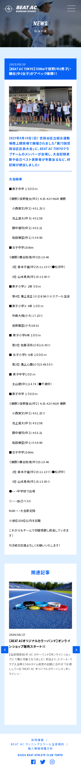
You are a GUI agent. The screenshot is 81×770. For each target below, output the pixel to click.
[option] (40, 629)
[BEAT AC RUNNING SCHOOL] (19, 9)
